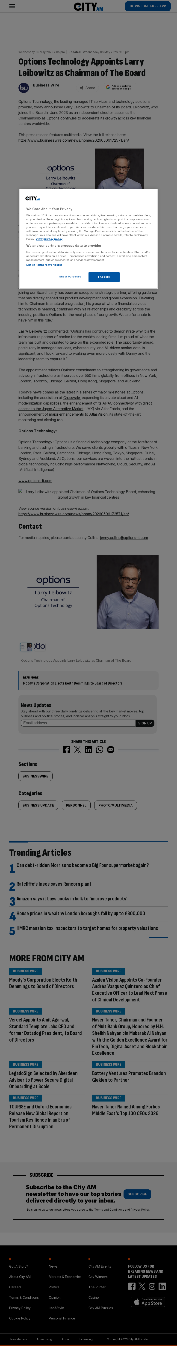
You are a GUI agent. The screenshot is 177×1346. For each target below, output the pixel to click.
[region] (88, 239)
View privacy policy (49, 239)
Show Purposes (70, 276)
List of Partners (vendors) (44, 265)
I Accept (104, 277)
